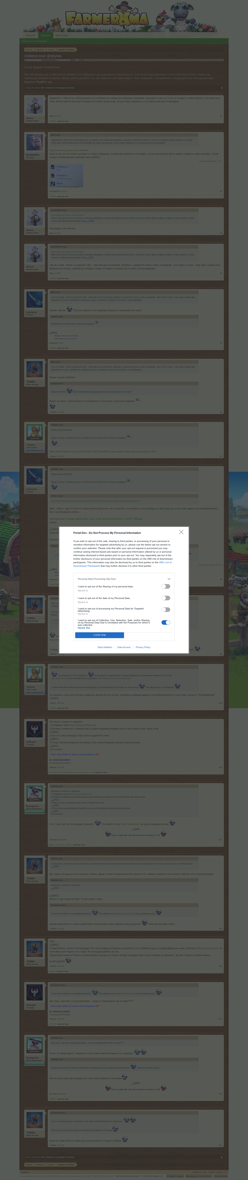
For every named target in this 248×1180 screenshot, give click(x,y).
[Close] (182, 533)
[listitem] (124, 579)
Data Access (124, 647)
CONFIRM (99, 635)
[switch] (165, 586)
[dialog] (124, 590)
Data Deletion (105, 647)
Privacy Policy (143, 647)
